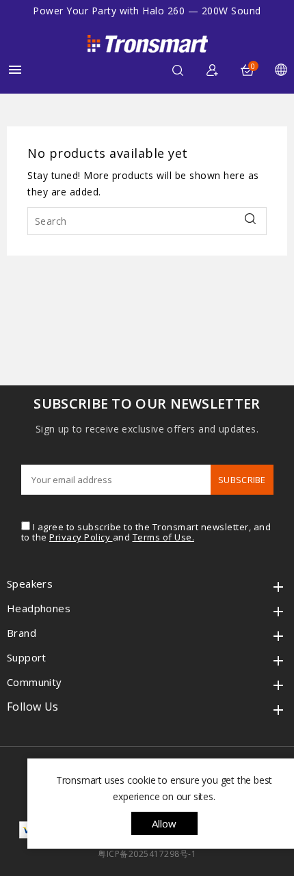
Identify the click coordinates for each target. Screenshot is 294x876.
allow (164, 823)
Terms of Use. (164, 537)
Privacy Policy (81, 537)
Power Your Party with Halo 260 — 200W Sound (147, 10)
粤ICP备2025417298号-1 (147, 854)
